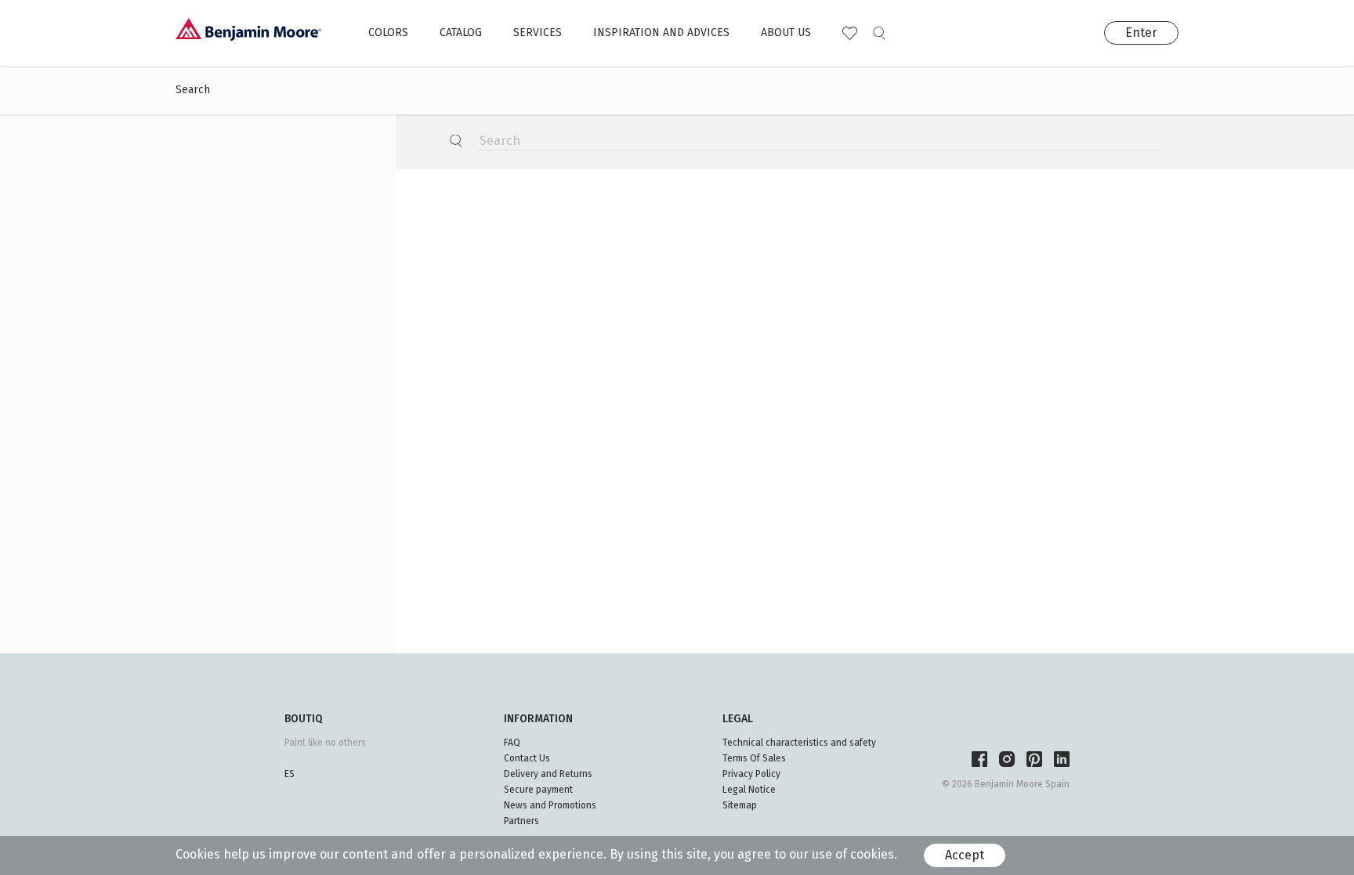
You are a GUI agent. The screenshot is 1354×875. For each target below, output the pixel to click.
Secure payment (538, 789)
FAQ (512, 742)
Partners (521, 820)
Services (537, 32)
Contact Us (527, 758)
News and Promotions (550, 805)
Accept (964, 855)
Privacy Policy (751, 773)
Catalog (461, 32)
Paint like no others (325, 742)
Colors (388, 32)
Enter (1141, 32)
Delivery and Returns (548, 773)
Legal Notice (749, 789)
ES (289, 773)
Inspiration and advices (661, 32)
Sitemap (739, 805)
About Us (786, 32)
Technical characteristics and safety (799, 742)
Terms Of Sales (754, 758)
